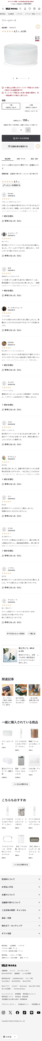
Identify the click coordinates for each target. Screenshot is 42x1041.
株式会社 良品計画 (21, 996)
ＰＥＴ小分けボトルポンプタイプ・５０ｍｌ (21, 744)
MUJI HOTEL (27, 981)
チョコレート (13, 599)
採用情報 (18, 994)
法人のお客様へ (7, 989)
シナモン (11, 568)
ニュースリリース (7, 994)
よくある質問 (26, 973)
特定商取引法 (36, 1004)
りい (9, 496)
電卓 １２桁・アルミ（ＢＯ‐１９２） (21, 771)
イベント (12, 971)
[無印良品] (9, 965)
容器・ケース (24, 958)
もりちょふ (12, 456)
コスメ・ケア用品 (15, 955)
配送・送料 (34, 159)
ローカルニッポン (23, 971)
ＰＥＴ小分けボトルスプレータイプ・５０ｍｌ (34, 821)
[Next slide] (29, 78)
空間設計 (17, 973)
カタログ (15, 986)
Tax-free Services (19, 989)
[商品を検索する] (20, 8)
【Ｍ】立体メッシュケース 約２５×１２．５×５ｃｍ (34, 850)
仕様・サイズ (21, 159)
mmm (10, 422)
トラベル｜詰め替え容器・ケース (12, 951)
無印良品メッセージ (29, 994)
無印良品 (4, 945)
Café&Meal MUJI (17, 978)
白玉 (9, 268)
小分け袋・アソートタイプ (34, 769)
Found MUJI (5, 981)
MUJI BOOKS (16, 981)
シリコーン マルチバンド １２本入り (21, 821)
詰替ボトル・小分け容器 (9, 958)
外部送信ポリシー (23, 1004)
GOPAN (11, 342)
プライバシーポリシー (9, 1004)
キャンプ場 (29, 978)
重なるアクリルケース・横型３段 (7, 771)
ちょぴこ (11, 382)
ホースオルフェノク (15, 307)
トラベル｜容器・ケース (32, 14)
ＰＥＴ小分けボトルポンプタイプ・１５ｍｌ (7, 821)
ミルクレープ (13, 233)
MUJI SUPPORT (7, 973)
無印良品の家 (6, 978)
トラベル (19, 14)
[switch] (38, 26)
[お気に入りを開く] (30, 8)
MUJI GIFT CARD (34, 986)
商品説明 (7, 159)
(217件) (23, 31)
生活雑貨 (11, 14)
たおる (10, 528)
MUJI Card (23, 986)
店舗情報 (4, 971)
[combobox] (10, 1036)
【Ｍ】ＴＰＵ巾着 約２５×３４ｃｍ (21, 849)
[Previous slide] (13, 78)
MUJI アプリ (6, 986)
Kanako (10, 193)
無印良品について (7, 996)
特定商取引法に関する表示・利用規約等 (14, 999)
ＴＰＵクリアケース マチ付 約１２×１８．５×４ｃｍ (7, 850)
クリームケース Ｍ (7, 742)
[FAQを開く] (34, 8)
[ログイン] (25, 8)
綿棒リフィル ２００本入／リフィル (34, 744)
